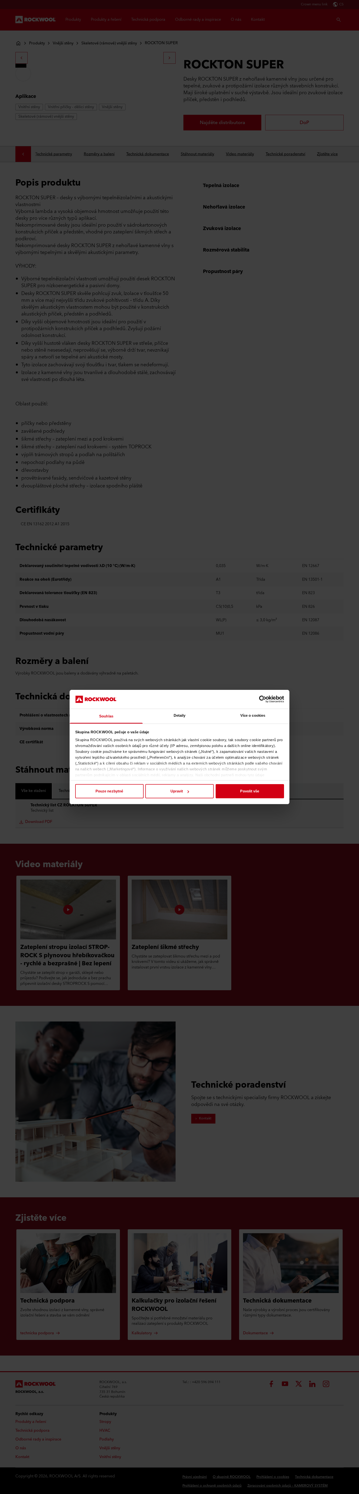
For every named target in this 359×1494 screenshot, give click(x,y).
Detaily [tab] (180, 715)
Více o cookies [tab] (252, 715)
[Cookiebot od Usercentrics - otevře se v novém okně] (262, 699)
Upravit (176, 791)
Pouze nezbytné (109, 791)
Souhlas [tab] (106, 716)
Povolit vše (249, 791)
